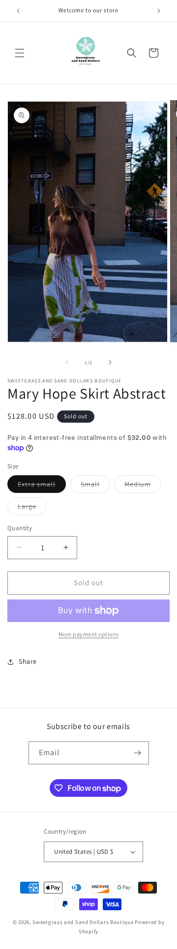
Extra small (42, 486)
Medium (142, 486)
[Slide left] (67, 362)
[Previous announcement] (18, 11)
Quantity (19, 528)
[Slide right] (110, 362)
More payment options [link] (89, 634)
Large (32, 508)
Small (95, 486)
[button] (19, 53)
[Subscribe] (137, 752)
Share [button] (28, 661)
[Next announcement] (159, 11)
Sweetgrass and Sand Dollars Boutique (82, 922)
